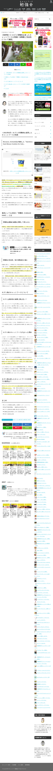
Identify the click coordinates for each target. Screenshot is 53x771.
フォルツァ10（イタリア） (43, 415)
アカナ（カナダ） (41, 265)
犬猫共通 (37, 129)
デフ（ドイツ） (40, 369)
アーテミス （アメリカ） (42, 291)
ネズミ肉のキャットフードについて (13, 81)
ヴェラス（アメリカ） (42, 681)
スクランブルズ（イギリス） (43, 626)
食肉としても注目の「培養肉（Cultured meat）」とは (17, 77)
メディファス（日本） (42, 497)
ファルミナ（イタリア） (42, 399)
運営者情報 (44, 9)
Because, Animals (41, 439)
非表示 (18, 69)
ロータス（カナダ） (41, 492)
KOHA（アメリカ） (41, 480)
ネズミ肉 (16, 419)
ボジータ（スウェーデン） (42, 327)
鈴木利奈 (9, 486)
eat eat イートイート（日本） (43, 379)
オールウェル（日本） (42, 274)
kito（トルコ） (40, 478)
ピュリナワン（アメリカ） (42, 592)
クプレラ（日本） (41, 367)
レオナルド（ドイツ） (42, 483)
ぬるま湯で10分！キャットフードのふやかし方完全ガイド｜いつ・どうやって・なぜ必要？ (42, 171)
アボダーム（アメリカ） (42, 300)
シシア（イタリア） (41, 620)
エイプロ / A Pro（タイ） (42, 256)
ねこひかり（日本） (41, 541)
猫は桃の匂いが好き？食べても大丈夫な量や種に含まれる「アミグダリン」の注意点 (42, 206)
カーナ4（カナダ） (41, 339)
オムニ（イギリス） (41, 560)
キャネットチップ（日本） (42, 337)
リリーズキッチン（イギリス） (43, 485)
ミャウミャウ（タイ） (42, 506)
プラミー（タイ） (41, 580)
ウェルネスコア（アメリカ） (43, 686)
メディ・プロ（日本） (42, 499)
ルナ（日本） (40, 494)
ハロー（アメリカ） (41, 434)
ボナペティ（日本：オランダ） (43, 323)
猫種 (36, 137)
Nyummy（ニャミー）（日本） (43, 557)
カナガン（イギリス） (42, 335)
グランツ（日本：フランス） (43, 432)
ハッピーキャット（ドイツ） (43, 436)
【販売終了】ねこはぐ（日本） (43, 538)
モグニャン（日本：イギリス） (43, 509)
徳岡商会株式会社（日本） (42, 462)
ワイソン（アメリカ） (42, 700)
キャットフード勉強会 (13, 768)
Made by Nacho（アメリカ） (43, 516)
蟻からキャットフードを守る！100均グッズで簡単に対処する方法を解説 (46, 189)
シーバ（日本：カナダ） (42, 636)
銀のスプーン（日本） (42, 427)
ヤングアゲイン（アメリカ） (43, 705)
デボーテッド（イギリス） (42, 372)
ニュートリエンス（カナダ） (43, 552)
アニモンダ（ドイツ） (42, 281)
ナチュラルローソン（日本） (43, 527)
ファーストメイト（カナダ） (43, 409)
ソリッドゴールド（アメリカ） (43, 640)
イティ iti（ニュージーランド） (43, 457)
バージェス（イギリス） (42, 332)
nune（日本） (40, 550)
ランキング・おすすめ (40, 126)
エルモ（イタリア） (41, 388)
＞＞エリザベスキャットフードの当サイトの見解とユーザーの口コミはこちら (42, 79)
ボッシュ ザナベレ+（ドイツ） (43, 325)
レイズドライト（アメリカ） (43, 599)
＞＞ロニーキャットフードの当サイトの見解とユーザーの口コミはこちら (42, 74)
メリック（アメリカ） (42, 502)
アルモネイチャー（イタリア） (43, 277)
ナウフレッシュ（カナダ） (42, 548)
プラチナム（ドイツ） (42, 578)
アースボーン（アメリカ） (42, 376)
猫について (37, 133)
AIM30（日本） (40, 272)
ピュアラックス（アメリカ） (43, 590)
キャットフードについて (7, 419)
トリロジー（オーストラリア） (43, 670)
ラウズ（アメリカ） (41, 601)
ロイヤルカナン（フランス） (43, 617)
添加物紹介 (34, 9)
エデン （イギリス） (41, 381)
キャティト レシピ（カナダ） (43, 351)
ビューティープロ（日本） (42, 311)
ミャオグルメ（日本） (42, 504)
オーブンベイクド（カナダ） (43, 564)
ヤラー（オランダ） (41, 702)
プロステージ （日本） (42, 587)
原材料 (21, 419)
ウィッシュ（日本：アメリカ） (43, 697)
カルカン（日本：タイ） (42, 467)
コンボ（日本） (40, 355)
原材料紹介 (28, 9)
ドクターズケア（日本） (42, 374)
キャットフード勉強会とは (8, 9)
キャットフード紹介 (17, 9)
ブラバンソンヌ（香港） (42, 330)
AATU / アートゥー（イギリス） (44, 258)
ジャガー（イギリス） (42, 459)
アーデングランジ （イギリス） (44, 284)
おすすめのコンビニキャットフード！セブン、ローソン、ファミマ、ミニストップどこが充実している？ (42, 197)
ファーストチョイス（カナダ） (43, 253)
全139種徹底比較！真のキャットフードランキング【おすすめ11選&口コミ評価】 (42, 180)
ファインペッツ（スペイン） (43, 406)
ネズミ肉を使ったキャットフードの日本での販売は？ (17, 85)
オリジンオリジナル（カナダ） (43, 562)
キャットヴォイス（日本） (42, 353)
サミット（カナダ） (41, 643)
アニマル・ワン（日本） (42, 650)
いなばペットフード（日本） (43, 455)
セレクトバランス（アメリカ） (43, 629)
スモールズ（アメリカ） (42, 638)
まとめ (6, 88)
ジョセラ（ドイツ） (41, 464)
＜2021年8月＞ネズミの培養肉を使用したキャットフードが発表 (17, 73)
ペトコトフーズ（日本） (42, 571)
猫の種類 (23, 9)
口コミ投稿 (39, 9)
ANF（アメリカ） (41, 279)
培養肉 (26, 419)
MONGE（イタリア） (41, 684)
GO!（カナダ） (40, 429)
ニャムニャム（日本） (42, 555)
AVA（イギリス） (40, 293)
